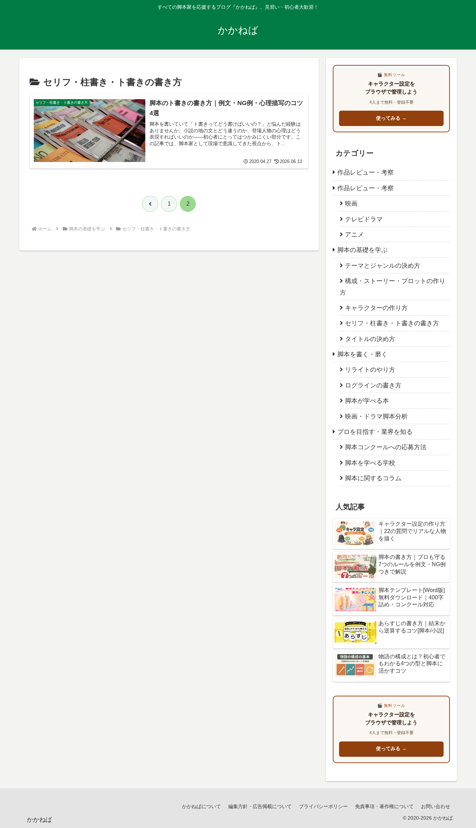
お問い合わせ (435, 806)
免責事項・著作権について (384, 806)
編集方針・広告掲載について (260, 806)
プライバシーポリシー (323, 806)
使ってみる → (391, 118)
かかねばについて (201, 806)
